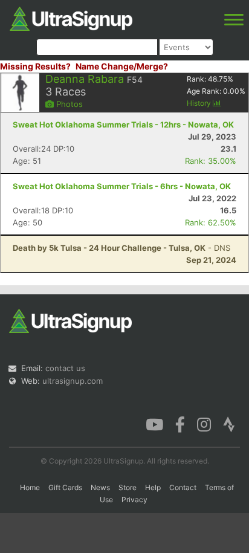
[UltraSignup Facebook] (180, 423)
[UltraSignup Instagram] (204, 423)
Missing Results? (35, 66)
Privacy (134, 499)
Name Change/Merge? (122, 66)
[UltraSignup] (71, 17)
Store (127, 487)
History (200, 103)
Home (30, 487)
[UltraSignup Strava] (229, 423)
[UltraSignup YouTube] (154, 423)
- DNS (121, 248)
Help (153, 487)
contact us (65, 368)
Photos (68, 104)
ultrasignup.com (72, 381)
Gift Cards (65, 487)
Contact (182, 487)
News (100, 487)
